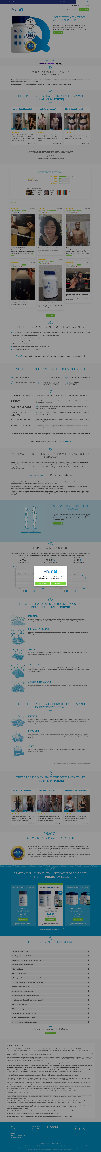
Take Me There (42, 583)
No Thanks (58, 583)
